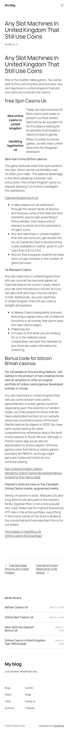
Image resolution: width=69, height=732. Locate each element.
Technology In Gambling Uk (23, 531)
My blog (10, 5)
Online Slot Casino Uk (19, 617)
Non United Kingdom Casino (23, 469)
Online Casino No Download (23, 536)
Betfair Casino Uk (16, 607)
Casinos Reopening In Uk (21, 198)
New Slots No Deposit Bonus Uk (19, 629)
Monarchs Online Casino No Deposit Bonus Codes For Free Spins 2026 (33, 475)
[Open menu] (62, 5)
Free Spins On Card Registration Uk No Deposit (47, 569)
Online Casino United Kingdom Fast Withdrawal (25, 642)
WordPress (58, 725)
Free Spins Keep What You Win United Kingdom (17, 569)
